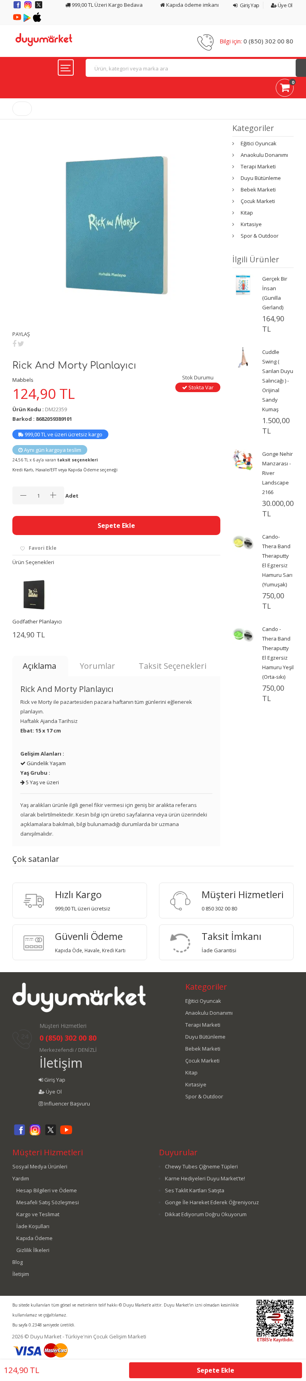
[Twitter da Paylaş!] (21, 343)
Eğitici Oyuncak (259, 143)
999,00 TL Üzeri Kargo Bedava (107, 4)
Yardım (20, 1178)
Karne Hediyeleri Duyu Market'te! (205, 1178)
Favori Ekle (43, 548)
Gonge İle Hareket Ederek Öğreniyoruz (212, 1202)
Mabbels (22, 379)
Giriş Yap (249, 5)
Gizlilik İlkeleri (32, 1250)
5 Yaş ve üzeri (42, 782)
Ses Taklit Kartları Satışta (194, 1190)
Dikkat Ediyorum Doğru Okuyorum (206, 1214)
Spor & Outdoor (260, 235)
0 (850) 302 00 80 (268, 41)
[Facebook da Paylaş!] (14, 343)
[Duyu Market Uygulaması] (27, 19)
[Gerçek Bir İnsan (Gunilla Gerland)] (243, 283)
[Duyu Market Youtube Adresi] (17, 19)
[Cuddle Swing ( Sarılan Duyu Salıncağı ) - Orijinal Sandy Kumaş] (243, 357)
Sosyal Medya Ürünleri (39, 1166)
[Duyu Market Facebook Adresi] (17, 7)
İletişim (60, 1062)
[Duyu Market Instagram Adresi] (28, 7)
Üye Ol (284, 5)
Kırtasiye (251, 224)
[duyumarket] (44, 39)
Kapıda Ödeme (34, 1238)
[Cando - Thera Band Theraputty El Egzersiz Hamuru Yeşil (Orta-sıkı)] (243, 634)
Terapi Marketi (258, 166)
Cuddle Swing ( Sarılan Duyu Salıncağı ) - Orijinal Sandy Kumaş (277, 380)
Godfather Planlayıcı (37, 621)
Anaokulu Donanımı (264, 154)
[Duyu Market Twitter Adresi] (38, 7)
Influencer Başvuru (66, 1103)
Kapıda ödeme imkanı (192, 4)
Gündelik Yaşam (46, 763)
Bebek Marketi (258, 189)
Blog (17, 1262)
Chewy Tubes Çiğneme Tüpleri (201, 1166)
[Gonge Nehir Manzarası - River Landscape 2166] (243, 459)
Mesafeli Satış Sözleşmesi (47, 1202)
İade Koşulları (32, 1226)
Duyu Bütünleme (261, 178)
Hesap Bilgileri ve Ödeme (46, 1190)
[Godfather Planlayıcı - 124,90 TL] (34, 594)
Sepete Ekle (116, 525)
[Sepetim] (285, 89)
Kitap (247, 212)
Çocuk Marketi (258, 201)
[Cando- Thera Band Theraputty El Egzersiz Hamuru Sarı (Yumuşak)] (243, 541)
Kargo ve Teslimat (37, 1214)
